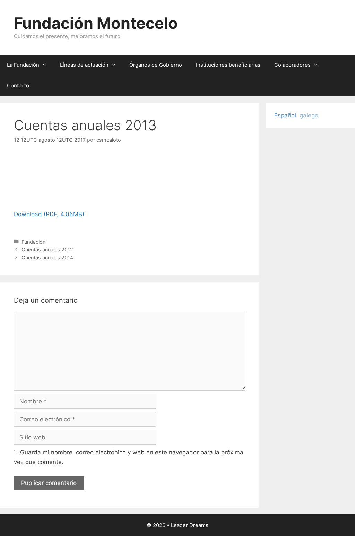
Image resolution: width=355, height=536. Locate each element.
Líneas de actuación (84, 64)
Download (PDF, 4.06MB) (49, 214)
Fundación (33, 242)
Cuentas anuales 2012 (47, 249)
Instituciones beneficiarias (228, 64)
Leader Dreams (189, 525)
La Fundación (23, 64)
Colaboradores (292, 64)
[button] (46, 65)
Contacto (18, 85)
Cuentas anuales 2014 (47, 257)
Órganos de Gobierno (155, 64)
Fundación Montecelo (96, 23)
